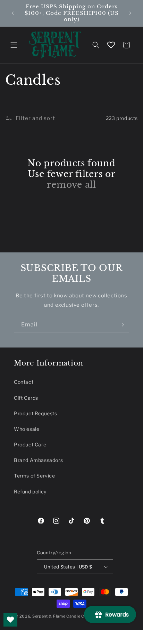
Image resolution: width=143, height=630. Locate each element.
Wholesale (26, 429)
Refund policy (30, 491)
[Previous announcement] (12, 13)
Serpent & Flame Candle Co (59, 616)
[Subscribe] (121, 325)
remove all (71, 184)
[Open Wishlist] (111, 45)
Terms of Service (34, 476)
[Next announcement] (130, 13)
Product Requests (35, 413)
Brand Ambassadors (38, 460)
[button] (14, 45)
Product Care (30, 444)
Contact (23, 382)
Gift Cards (26, 398)
